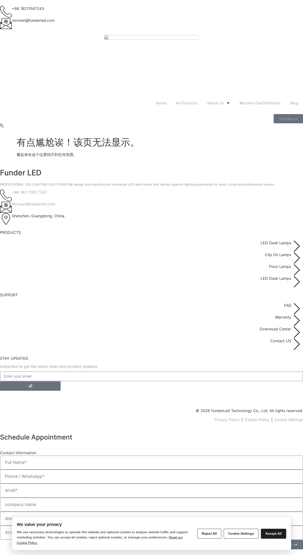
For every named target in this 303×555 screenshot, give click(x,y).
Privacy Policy (227, 419)
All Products (187, 103)
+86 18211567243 (28, 8)
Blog (294, 103)
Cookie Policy (257, 419)
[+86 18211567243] (6, 12)
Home (161, 103)
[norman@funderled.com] (6, 23)
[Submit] (30, 386)
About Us (215, 103)
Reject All (209, 533)
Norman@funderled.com (33, 204)
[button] (2, 126)
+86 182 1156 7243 (29, 192)
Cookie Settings (288, 419)
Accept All (273, 533)
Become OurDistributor (260, 103)
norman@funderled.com (33, 20)
